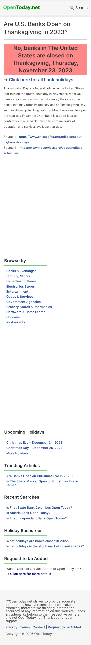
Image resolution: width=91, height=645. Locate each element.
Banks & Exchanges (21, 271)
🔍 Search (79, 7)
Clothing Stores (18, 276)
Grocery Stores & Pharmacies (29, 307)
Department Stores (21, 281)
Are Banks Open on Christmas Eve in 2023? (39, 476)
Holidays (13, 317)
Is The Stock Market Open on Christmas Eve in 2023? (42, 483)
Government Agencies (23, 302)
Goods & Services (19, 297)
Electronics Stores (20, 286)
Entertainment (17, 291)
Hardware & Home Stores (25, 312)
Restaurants (15, 322)
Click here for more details (30, 574)
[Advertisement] (45, 207)
